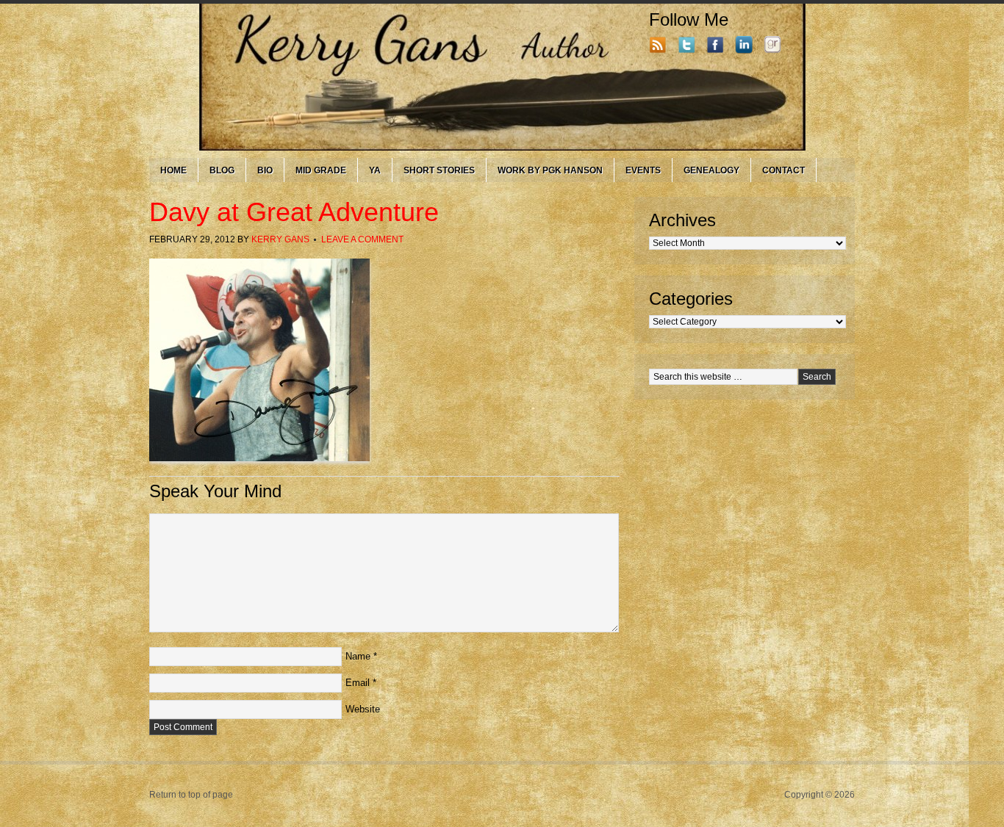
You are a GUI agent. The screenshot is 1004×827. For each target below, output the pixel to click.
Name (357, 656)
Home (173, 170)
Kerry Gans (280, 239)
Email (357, 682)
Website (362, 709)
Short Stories (439, 170)
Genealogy (711, 170)
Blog (221, 170)
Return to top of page (191, 795)
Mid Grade (320, 170)
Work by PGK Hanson (550, 170)
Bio (265, 170)
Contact (783, 170)
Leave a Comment (362, 239)
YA (375, 170)
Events (643, 170)
